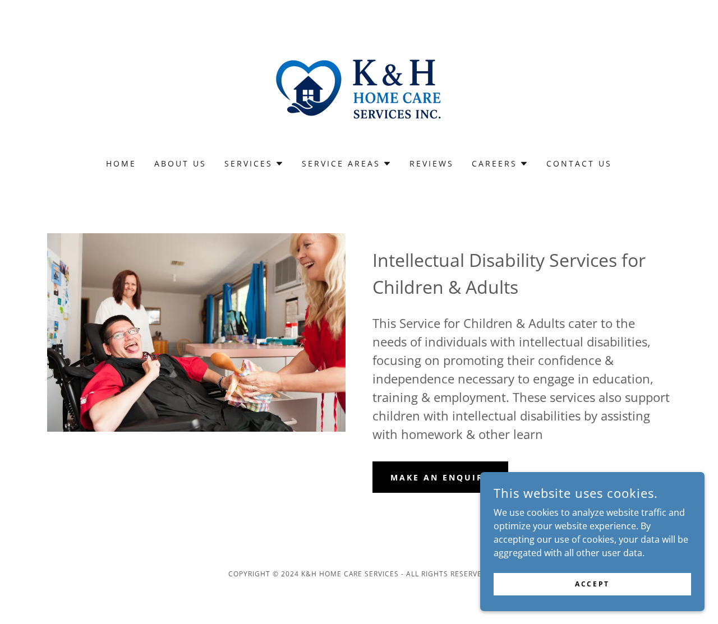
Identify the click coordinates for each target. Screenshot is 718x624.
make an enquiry (440, 477)
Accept (592, 584)
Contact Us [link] (579, 163)
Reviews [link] (431, 163)
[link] (359, 86)
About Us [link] (180, 163)
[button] (254, 163)
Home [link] (121, 163)
